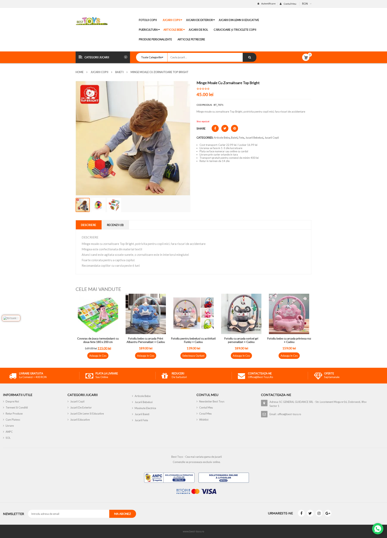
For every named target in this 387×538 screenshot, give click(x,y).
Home (79, 72)
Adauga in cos (97, 355)
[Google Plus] (328, 513)
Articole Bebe (222, 137)
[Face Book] (301, 513)
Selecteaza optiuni (193, 355)
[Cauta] (249, 57)
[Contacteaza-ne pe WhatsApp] (377, 528)
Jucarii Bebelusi (254, 137)
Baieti (119, 72)
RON (305, 3)
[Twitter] (310, 513)
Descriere (88, 225)
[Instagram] (319, 513)
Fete (241, 137)
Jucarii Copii (99, 72)
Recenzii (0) (115, 225)
